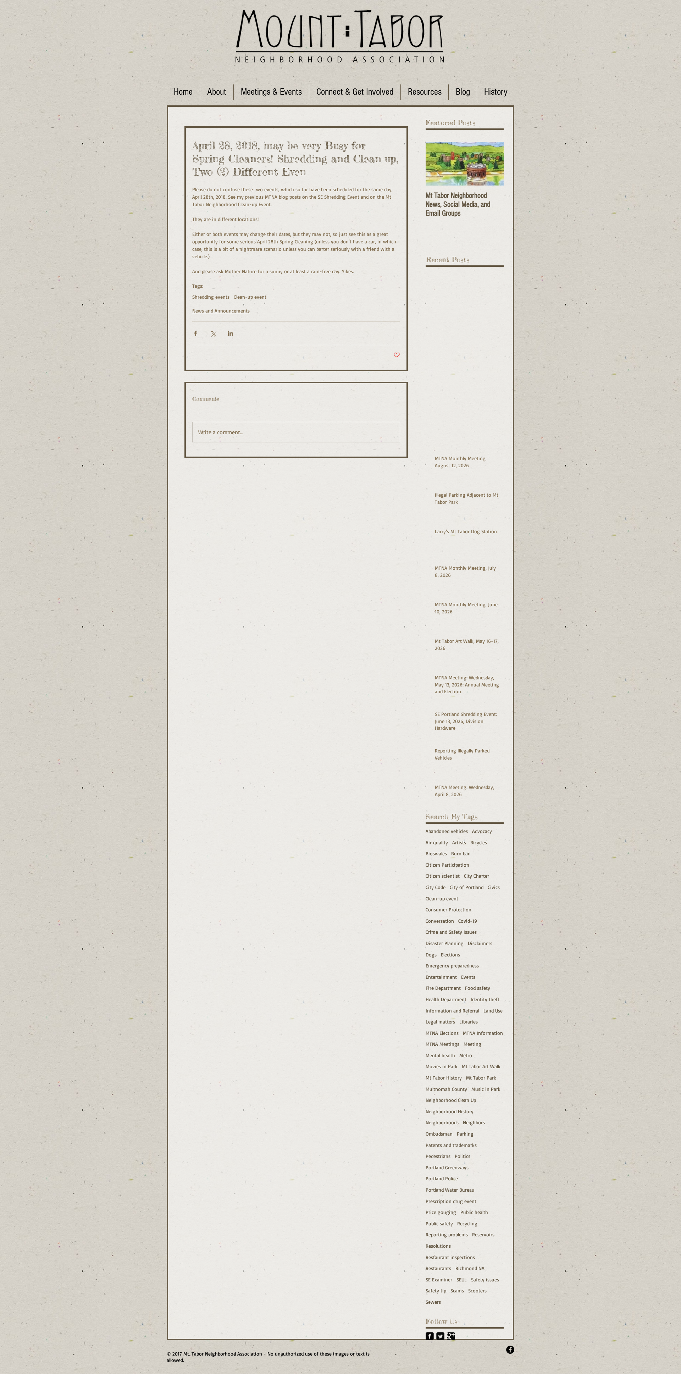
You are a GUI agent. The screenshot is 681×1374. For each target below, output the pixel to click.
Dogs (431, 954)
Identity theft (485, 999)
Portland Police (442, 1178)
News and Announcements (221, 311)
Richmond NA (470, 1268)
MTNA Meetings (442, 1044)
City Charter (476, 876)
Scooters (477, 1290)
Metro (465, 1055)
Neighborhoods (442, 1122)
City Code (435, 887)
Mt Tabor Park (481, 1078)
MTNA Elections (442, 1033)
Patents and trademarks (451, 1145)
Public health (474, 1212)
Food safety (477, 988)
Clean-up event (250, 297)
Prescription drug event (451, 1201)
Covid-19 (467, 921)
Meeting (472, 1044)
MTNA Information (483, 1033)
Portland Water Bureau (450, 1190)
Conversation (440, 921)
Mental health (440, 1055)
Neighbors (474, 1122)
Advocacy (482, 831)
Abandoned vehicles (447, 831)
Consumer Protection (448, 909)
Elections (450, 954)
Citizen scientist (443, 876)
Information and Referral (452, 1011)
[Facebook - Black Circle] (510, 1350)
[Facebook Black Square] (430, 1336)
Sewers (433, 1302)
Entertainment (441, 977)
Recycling (467, 1223)
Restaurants (438, 1268)
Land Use (493, 1011)
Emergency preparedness (452, 965)
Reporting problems (447, 1234)
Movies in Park (442, 1066)
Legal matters (440, 1022)
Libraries (468, 1022)
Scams (457, 1290)
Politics (462, 1156)
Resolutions (438, 1246)
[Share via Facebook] (195, 333)
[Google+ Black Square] (451, 1336)
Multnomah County (446, 1089)
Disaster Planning (445, 943)
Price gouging (441, 1212)
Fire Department (443, 988)
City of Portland (466, 887)
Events (468, 977)
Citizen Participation (447, 865)
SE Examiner (439, 1279)
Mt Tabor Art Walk (481, 1066)
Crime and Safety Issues (451, 932)
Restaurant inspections (450, 1257)
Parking (465, 1134)
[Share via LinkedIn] (230, 333)
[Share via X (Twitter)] (213, 333)
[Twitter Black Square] (440, 1336)
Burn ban (461, 853)
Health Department (446, 999)
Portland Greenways (447, 1167)
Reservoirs (483, 1234)
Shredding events (210, 297)
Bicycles (478, 842)
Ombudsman (439, 1134)
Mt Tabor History (444, 1078)
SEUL (461, 1279)
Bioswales (436, 853)
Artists (459, 842)
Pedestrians (438, 1156)
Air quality (437, 842)
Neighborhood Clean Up (451, 1100)
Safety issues (485, 1279)
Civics (494, 887)
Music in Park (485, 1089)
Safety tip (436, 1290)
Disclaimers (480, 943)
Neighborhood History (450, 1111)
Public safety (439, 1223)
